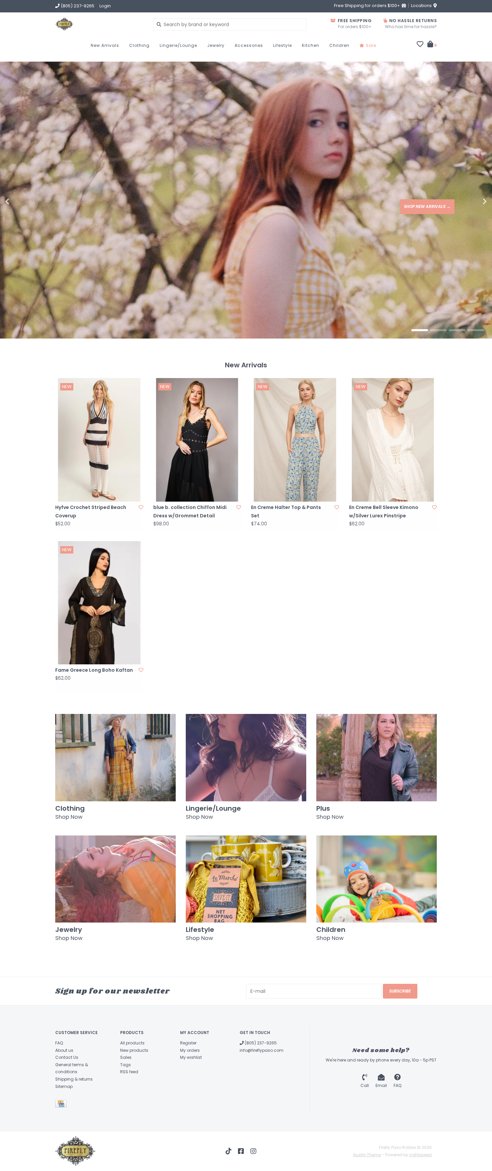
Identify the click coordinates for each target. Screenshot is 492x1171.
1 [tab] (419, 327)
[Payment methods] (62, 1101)
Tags (125, 1061)
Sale (370, 45)
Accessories (249, 45)
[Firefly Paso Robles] (99, 24)
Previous (21, 200)
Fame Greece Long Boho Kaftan (94, 666)
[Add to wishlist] (141, 504)
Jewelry (216, 45)
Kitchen (310, 45)
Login (105, 6)
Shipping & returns (74, 1076)
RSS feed (129, 1068)
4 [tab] (476, 327)
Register (188, 1039)
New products (134, 1047)
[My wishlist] (420, 45)
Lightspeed (420, 1151)
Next (470, 200)
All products (132, 1039)
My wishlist (191, 1054)
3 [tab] (457, 327)
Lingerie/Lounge (178, 45)
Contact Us (66, 1054)
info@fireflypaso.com (261, 1047)
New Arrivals (105, 45)
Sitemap (64, 1083)
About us (64, 1047)
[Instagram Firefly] (253, 1148)
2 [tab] (438, 327)
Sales (126, 1054)
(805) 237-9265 (260, 1039)
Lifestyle (282, 45)
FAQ (59, 1039)
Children (339, 45)
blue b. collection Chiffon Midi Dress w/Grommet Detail (190, 508)
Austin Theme (367, 1151)
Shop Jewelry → (433, 205)
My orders (190, 1047)
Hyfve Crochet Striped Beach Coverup (90, 508)
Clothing (139, 45)
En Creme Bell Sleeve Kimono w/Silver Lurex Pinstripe (383, 508)
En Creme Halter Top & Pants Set (286, 508)
